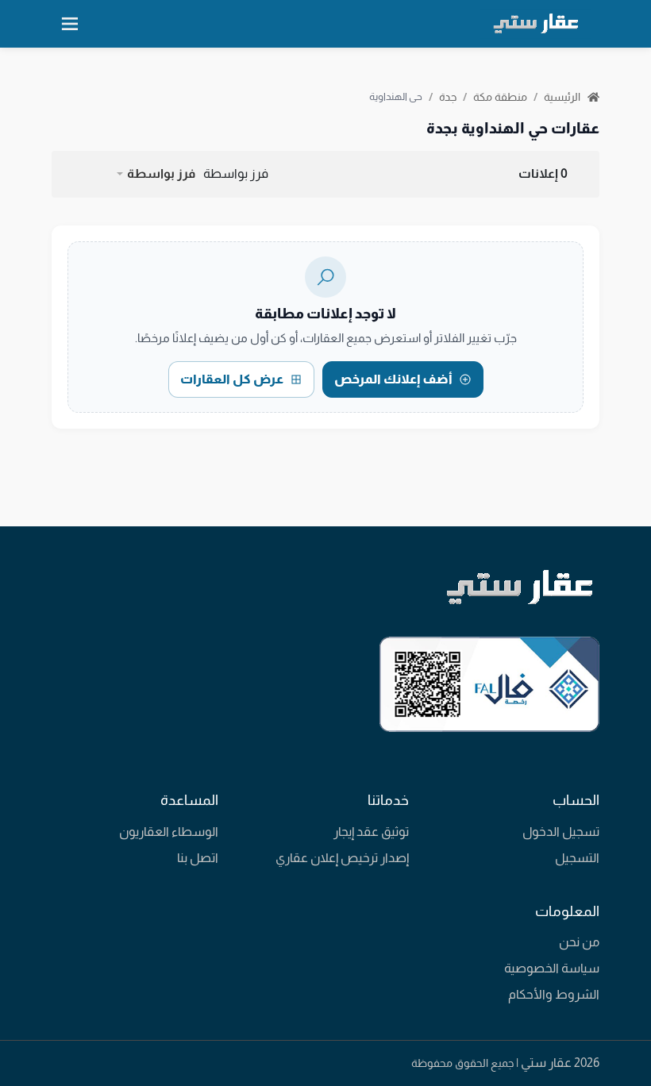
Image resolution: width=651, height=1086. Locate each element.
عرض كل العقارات (231, 379)
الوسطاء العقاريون (168, 831)
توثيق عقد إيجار (371, 831)
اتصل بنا (197, 858)
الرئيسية (563, 96)
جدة (447, 96)
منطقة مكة (500, 96)
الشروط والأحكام (553, 994)
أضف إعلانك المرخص (393, 379)
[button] (155, 174)
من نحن (579, 942)
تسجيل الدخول (560, 831)
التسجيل (577, 858)
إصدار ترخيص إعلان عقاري (342, 858)
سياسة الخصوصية (551, 968)
